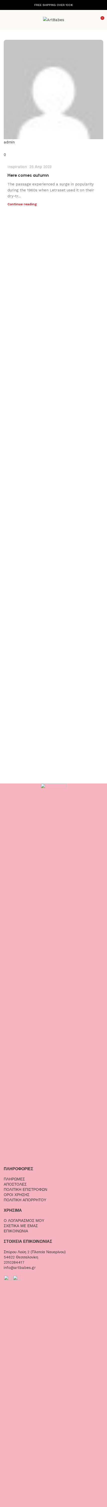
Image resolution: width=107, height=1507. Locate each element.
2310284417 (14, 1262)
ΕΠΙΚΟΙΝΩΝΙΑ (16, 1231)
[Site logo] (53, 19)
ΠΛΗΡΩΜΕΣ (14, 1179)
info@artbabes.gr (20, 1267)
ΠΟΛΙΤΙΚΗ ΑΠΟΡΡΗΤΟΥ (25, 1200)
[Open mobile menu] (5, 20)
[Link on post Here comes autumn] (53, 99)
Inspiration (17, 167)
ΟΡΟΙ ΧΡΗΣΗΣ (16, 1195)
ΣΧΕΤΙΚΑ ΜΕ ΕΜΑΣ (21, 1226)
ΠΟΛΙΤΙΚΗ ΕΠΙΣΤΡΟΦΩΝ (25, 1189)
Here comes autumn (28, 175)
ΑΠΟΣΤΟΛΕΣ (15, 1184)
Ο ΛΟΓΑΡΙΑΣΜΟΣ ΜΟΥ (24, 1220)
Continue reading (22, 204)
